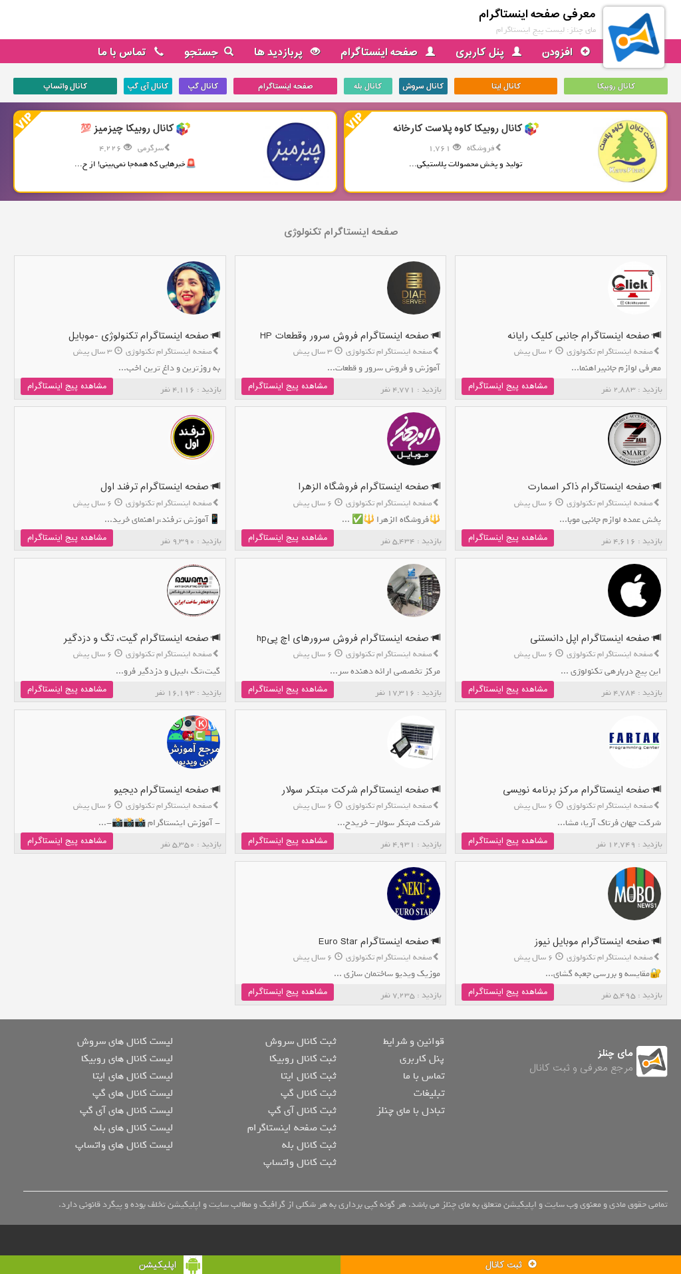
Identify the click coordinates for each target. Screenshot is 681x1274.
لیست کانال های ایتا (132, 1076)
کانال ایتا (506, 86)
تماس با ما (123, 53)
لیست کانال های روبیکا (127, 1059)
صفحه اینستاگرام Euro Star (375, 942)
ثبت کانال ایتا (308, 1076)
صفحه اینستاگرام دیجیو (162, 790)
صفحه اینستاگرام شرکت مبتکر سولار (356, 790)
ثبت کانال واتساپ (299, 1162)
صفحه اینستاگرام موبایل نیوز (593, 942)
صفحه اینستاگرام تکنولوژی (341, 232)
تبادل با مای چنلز (410, 1110)
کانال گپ (203, 86)
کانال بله (368, 86)
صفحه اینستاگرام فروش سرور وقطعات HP (346, 336)
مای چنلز (615, 1054)
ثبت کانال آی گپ (302, 1110)
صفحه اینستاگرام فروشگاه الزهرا (365, 487)
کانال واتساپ (65, 86)
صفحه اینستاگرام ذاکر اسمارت (589, 487)
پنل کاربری (481, 53)
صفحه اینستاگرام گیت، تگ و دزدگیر (137, 638)
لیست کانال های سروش (125, 1041)
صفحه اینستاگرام (380, 53)
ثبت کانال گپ (308, 1093)
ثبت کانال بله (309, 1145)
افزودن (558, 53)
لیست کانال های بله (133, 1128)
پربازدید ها (279, 53)
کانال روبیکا (616, 86)
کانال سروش (423, 86)
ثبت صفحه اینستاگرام (291, 1128)
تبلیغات (429, 1093)
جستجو (201, 53)
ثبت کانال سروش (300, 1041)
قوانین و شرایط (413, 1041)
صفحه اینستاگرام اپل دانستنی (591, 638)
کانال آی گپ (147, 86)
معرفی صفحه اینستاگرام (537, 14)
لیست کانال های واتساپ (124, 1145)
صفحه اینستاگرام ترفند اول (155, 487)
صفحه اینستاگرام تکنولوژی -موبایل (139, 336)
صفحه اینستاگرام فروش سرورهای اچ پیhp (344, 638)
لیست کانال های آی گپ (126, 1110)
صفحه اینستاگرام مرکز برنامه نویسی (577, 790)
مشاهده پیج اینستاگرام (507, 386)
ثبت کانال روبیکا (302, 1059)
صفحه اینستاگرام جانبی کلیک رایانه (579, 336)
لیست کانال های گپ (132, 1093)
